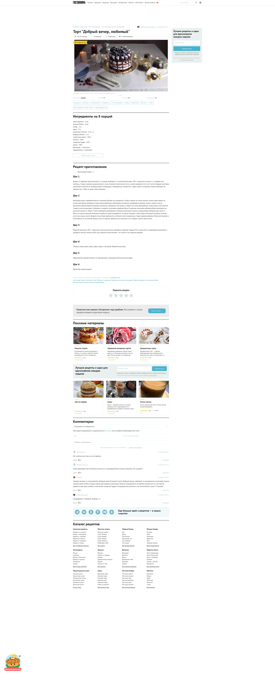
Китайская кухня (78, 580)
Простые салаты (103, 532)
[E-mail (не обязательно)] (145, 436)
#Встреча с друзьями (104, 280)
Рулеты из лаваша (104, 555)
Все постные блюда (128, 587)
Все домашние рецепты (81, 546)
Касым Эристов (82, 495)
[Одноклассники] (91, 512)
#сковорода (149, 280)
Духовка (77, 103)
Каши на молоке (103, 585)
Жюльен (100, 553)
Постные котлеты (128, 585)
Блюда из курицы (79, 559)
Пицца (75, 553)
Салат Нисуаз (102, 539)
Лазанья (149, 559)
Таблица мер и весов (88, 155)
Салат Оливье (102, 534)
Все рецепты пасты (153, 566)
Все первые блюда (128, 546)
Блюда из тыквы (78, 543)
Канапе (100, 557)
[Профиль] (200, 2)
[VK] (84, 512)
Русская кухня (77, 574)
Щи (123, 532)
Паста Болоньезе (152, 555)
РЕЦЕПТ (142, 399)
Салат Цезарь (102, 536)
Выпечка (135, 103)
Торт (151, 103)
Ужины (75, 564)
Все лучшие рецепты (80, 566)
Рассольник (126, 536)
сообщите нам (115, 277)
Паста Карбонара (152, 553)
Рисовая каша (102, 578)
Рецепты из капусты (79, 532)
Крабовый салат (103, 543)
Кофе (148, 578)
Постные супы (126, 578)
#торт (94, 280)
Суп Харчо (125, 543)
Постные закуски (127, 576)
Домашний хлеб (127, 559)
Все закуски (101, 566)
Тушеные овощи (152, 543)
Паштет (100, 562)
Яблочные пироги (79, 539)
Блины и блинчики (79, 557)
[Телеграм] (77, 512)
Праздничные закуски (105, 559)
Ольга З (79, 477)
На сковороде (117, 103)
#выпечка (88, 280)
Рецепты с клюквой (79, 541)
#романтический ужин (80, 282)
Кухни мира (77, 587)
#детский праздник (126, 280)
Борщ (124, 534)
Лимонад (150, 580)
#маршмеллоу (99, 282)
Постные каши (127, 582)
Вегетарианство (101, 107)
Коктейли (150, 574)
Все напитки (151, 587)
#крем (156, 280)
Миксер (85, 103)
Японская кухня (78, 585)
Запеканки (76, 562)
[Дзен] (111, 512)
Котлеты (149, 532)
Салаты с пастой (152, 562)
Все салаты (101, 546)
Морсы (149, 576)
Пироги (124, 564)
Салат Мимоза (102, 541)
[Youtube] (104, 512)
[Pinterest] (97, 512)
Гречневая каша (103, 574)
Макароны (150, 564)
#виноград (76, 280)
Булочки (125, 555)
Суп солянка (126, 541)
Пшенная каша (102, 582)
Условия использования (150, 375)
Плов (148, 534)
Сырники (76, 555)
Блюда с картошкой (79, 534)
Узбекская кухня (78, 582)
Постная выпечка (128, 580)
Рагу (148, 541)
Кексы (124, 557)
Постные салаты (127, 574)
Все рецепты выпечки (129, 566)
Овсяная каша (102, 576)
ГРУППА (77, 345)
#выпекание (115, 280)
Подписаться (159, 369)
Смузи (149, 585)
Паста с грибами (152, 557)
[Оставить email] (134, 368)
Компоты (150, 582)
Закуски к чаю (102, 564)
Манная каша (102, 580)
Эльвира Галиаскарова (147, 27)
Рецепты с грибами (79, 536)
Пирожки (125, 562)
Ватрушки (125, 553)
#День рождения (139, 280)
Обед (127, 103)
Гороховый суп (127, 539)
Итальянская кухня (79, 578)
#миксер (91, 282)
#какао (82, 280)
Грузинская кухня (79, 576)
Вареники (150, 539)
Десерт (143, 103)
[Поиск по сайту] (188, 2)
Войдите (108, 431)
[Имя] (96, 436)
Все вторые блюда (153, 546)
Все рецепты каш (103, 587)
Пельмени (150, 536)
